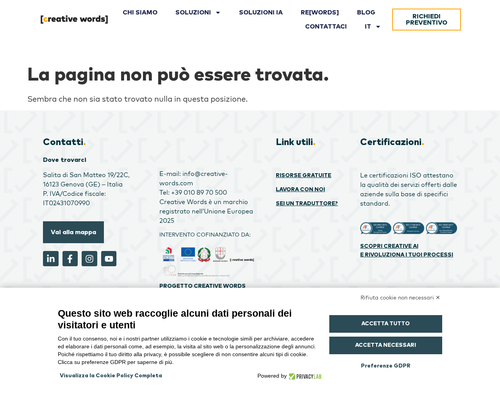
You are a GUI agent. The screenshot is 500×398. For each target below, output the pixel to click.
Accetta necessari (385, 345)
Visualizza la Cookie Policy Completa (111, 375)
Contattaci (326, 26)
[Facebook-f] (70, 259)
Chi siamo (140, 12)
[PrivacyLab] (304, 376)
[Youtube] (109, 259)
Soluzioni (193, 12)
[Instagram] (89, 259)
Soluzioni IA (261, 12)
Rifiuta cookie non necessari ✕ (400, 297)
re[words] (320, 12)
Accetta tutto (385, 323)
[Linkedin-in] (51, 259)
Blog (366, 12)
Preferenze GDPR (386, 366)
